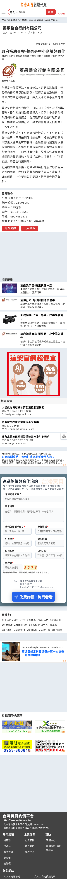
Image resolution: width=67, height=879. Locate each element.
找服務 (7, 840)
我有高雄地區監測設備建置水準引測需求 (26, 436)
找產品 (7, 846)
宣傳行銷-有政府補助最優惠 (37, 300)
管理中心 (29, 851)
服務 (12, 12)
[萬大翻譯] (17, 727)
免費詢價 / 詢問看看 (36, 597)
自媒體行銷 (23, 122)
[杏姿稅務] (50, 727)
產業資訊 (8, 851)
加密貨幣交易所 (10, 619)
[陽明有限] (17, 746)
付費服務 (29, 840)
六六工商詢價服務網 (44, 876)
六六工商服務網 (12, 876)
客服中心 (51, 840)
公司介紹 (29, 228)
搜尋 (50, 12)
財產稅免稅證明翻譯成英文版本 (20, 422)
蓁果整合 (12, 20)
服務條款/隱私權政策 (53, 848)
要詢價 (7, 863)
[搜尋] (32, 12)
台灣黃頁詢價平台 (18, 817)
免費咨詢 (10, 228)
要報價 (7, 857)
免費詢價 (61, 14)
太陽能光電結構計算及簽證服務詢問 (23, 407)
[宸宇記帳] (50, 746)
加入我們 (29, 846)
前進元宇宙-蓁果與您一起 (36, 285)
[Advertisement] (33, 253)
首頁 (4, 20)
